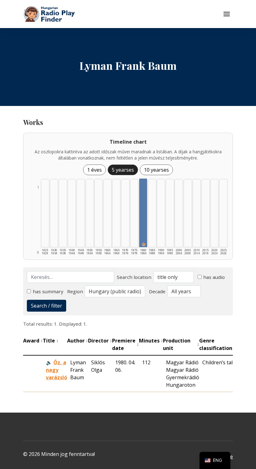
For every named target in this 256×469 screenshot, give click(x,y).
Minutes (151, 340)
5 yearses (123, 169)
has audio (214, 277)
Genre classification (217, 344)
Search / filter (46, 305)
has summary (48, 291)
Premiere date (125, 344)
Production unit (181, 344)
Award (33, 340)
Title (50, 340)
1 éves (94, 169)
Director (100, 340)
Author (77, 340)
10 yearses (156, 169)
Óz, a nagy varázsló (56, 370)
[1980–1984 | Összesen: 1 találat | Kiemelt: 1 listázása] (143, 213)
